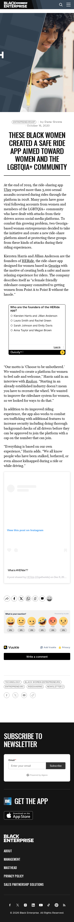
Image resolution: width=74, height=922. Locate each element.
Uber (7, 189)
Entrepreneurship (24, 122)
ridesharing (35, 686)
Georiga (54, 265)
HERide (28, 260)
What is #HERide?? (18, 570)
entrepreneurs (14, 686)
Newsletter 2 (55, 686)
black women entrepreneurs (42, 682)
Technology (12, 682)
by (51, 121)
